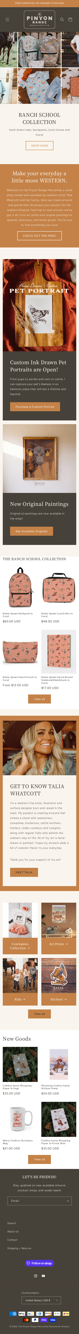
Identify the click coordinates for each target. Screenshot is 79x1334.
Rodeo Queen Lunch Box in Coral (57, 615)
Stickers (57, 999)
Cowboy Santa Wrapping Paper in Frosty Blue (55, 1142)
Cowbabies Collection (19, 946)
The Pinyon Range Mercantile (33, 1326)
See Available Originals (32, 531)
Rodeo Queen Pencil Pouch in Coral (20, 679)
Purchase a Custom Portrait (35, 406)
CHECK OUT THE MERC (39, 236)
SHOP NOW (39, 145)
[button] (7, 19)
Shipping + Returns (19, 1248)
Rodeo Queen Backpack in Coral (18, 615)
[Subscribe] (67, 1201)
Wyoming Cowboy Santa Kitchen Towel (55, 1087)
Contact (12, 1239)
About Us (13, 1231)
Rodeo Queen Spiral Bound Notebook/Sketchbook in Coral (57, 680)
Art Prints (56, 944)
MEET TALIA (24, 872)
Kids (18, 999)
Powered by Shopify (59, 1326)
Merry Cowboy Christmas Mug (18, 1142)
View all (39, 699)
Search (11, 1223)
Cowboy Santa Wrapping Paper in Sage (17, 1087)
